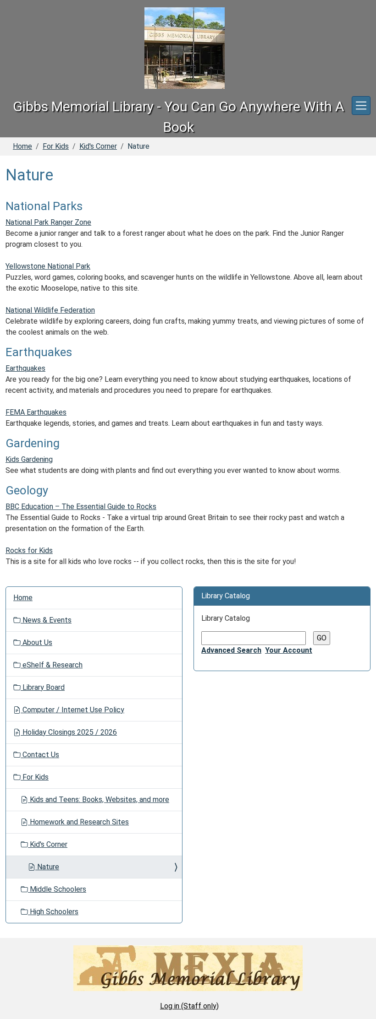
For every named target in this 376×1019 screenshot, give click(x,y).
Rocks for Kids (29, 550)
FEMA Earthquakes (36, 412)
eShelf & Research (52, 665)
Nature (47, 866)
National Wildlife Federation (50, 310)
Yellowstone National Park (48, 266)
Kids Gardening (29, 459)
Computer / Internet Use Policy (72, 709)
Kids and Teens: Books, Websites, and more (98, 799)
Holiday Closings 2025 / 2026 (69, 732)
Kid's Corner (98, 146)
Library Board (43, 687)
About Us (36, 642)
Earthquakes (25, 368)
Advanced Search (231, 650)
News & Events (46, 620)
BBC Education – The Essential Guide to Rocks (81, 506)
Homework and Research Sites (78, 822)
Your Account (288, 650)
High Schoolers (53, 911)
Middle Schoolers (57, 889)
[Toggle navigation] (361, 105)
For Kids (56, 146)
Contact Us (40, 754)
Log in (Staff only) (189, 1006)
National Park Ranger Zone (48, 222)
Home (22, 146)
